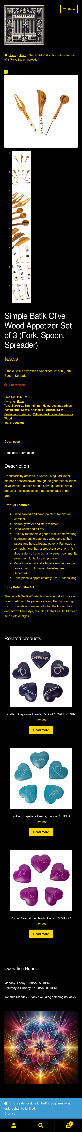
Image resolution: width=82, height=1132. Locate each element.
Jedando (19, 422)
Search (41, 1125)
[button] (6, 72)
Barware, (17, 405)
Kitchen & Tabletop (43, 410)
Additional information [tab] (19, 452)
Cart (63, 1122)
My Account (13, 1125)
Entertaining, (33, 405)
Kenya (25, 410)
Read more (41, 730)
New (60, 410)
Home (12, 55)
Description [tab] (12, 441)
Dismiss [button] (9, 1113)
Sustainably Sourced (17, 414)
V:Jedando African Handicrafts (53, 414)
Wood (8, 418)
